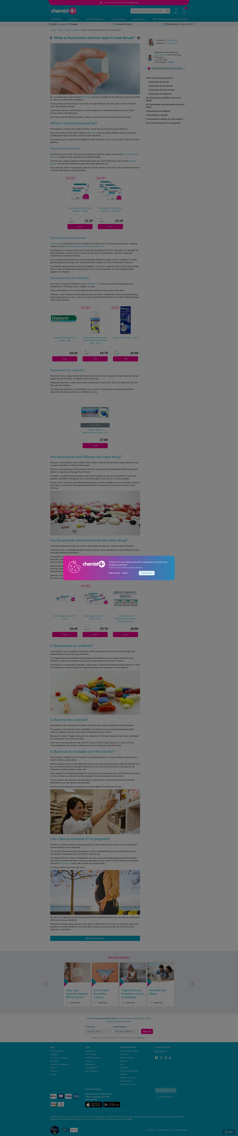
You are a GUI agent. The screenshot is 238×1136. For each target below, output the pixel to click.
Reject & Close (114, 573)
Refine (125, 573)
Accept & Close (147, 573)
